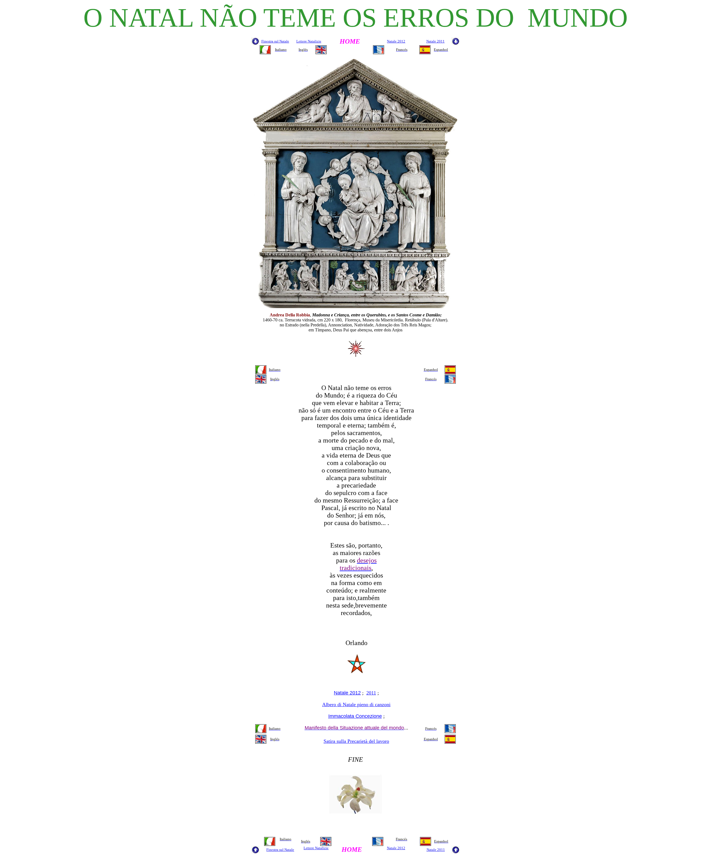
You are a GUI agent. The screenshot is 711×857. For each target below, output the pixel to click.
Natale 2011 (435, 41)
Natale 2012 (396, 41)
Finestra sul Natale (275, 41)
